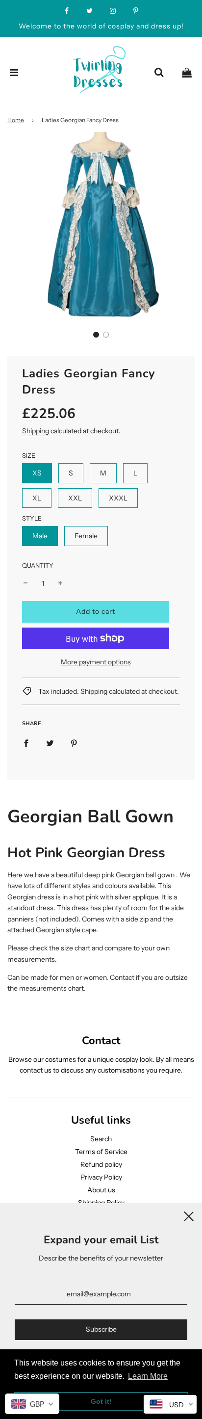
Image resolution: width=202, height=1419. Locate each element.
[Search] (159, 72)
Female (86, 535)
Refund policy (101, 1164)
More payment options (96, 661)
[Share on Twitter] (50, 743)
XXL (75, 498)
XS (37, 473)
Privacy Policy (101, 1177)
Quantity (37, 565)
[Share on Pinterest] (74, 743)
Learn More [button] (148, 1376)
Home (15, 120)
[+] (60, 583)
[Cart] (187, 72)
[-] (25, 583)
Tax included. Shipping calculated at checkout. (108, 691)
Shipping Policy (101, 1202)
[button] (96, 335)
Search (101, 1138)
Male (40, 535)
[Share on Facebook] (26, 743)
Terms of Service (101, 1151)
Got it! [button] (101, 1401)
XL (36, 498)
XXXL (118, 498)
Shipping (35, 430)
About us (101, 1189)
